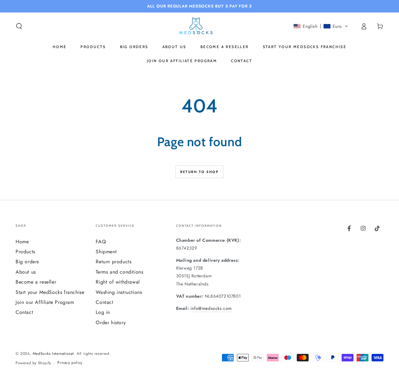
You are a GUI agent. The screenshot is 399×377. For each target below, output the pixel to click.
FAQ (101, 241)
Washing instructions (119, 292)
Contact (24, 312)
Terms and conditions (119, 271)
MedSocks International (53, 353)
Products (25, 251)
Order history (111, 322)
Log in (103, 312)
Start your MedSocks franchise (50, 292)
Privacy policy (69, 362)
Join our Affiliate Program (45, 302)
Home (22, 241)
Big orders (27, 261)
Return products (113, 261)
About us (26, 271)
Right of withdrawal (118, 281)
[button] (19, 26)
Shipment (106, 251)
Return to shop (199, 171)
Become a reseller (36, 281)
